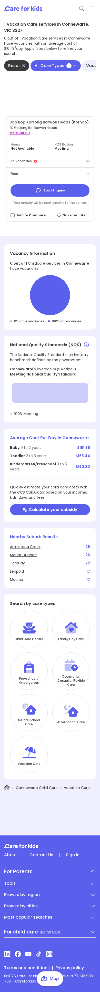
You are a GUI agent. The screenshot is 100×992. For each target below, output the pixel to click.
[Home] (7, 787)
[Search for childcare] (81, 8)
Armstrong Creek (25, 546)
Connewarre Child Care (37, 787)
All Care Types (52, 66)
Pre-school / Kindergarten (29, 681)
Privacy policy (69, 967)
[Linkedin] (7, 954)
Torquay (17, 563)
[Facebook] (18, 954)
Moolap (16, 579)
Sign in (72, 855)
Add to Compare (31, 215)
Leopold (17, 571)
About (10, 855)
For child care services (32, 931)
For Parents (18, 871)
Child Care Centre (29, 639)
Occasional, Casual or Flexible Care (71, 681)
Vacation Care (29, 764)
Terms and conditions (27, 967)
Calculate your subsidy (53, 510)
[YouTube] (28, 954)
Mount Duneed (23, 554)
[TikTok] (39, 954)
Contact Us (41, 855)
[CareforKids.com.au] (50, 846)
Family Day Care (71, 639)
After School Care (71, 722)
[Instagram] (49, 954)
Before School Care (29, 722)
